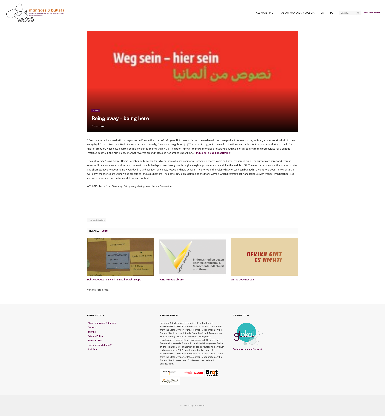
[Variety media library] (192, 257)
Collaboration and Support (247, 349)
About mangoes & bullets (298, 12)
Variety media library (171, 279)
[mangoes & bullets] (35, 13)
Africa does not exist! (243, 279)
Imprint (92, 331)
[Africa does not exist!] (264, 257)
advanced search (372, 13)
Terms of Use (95, 340)
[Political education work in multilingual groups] (120, 257)
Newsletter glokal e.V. (100, 345)
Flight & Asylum (97, 220)
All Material (264, 12)
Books (96, 110)
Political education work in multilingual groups (114, 279)
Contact (92, 327)
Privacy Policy (95, 336)
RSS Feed (93, 349)
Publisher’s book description (213, 152)
